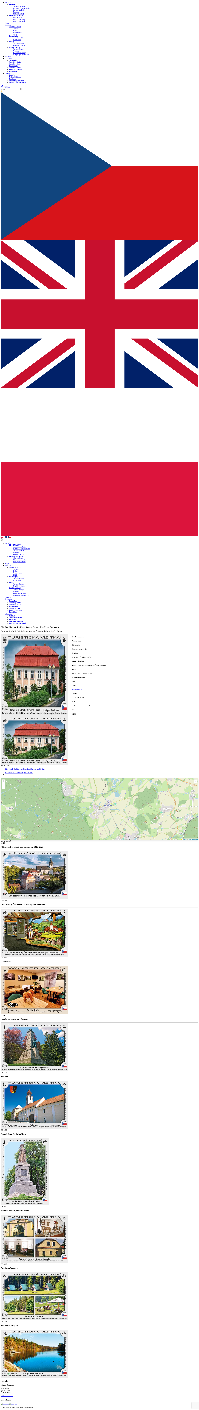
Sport (15, 34)
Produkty (8, 25)
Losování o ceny (18, 14)
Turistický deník (18, 43)
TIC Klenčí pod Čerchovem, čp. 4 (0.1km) (19, 773)
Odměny (16, 12)
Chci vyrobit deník (19, 21)
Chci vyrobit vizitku (19, 19)
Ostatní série (17, 40)
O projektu (8, 58)
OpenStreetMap (193, 839)
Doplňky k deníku (19, 45)
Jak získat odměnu (19, 10)
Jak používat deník (19, 6)
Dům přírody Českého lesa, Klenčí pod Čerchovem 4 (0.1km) (25, 769)
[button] (3, 781)
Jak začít (8, 2)
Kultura (15, 30)
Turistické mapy (18, 49)
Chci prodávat (17, 17)
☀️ (2, 91)
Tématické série (18, 38)
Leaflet (184, 839)
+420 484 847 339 (7, 1396)
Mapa (7, 23)
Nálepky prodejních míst (21, 55)
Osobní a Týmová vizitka (21, 8)
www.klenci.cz (77, 689)
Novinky (8, 56)
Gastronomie (17, 32)
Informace (8, 73)
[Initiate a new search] (195, 781)
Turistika (16, 28)
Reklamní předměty (19, 53)
